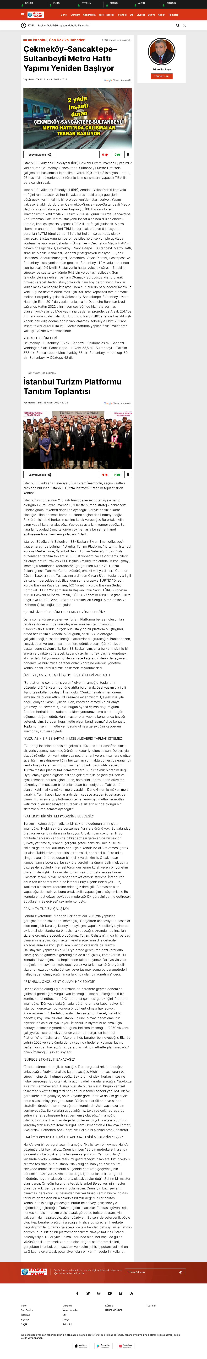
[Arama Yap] (176, 25)
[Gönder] (182, 1272)
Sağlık (161, 14)
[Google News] (117, 80)
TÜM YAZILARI (161, 76)
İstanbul (122, 14)
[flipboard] (120, 1293)
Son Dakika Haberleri (67, 40)
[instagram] (99, 1293)
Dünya (151, 14)
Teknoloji (173, 14)
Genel (64, 14)
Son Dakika (89, 14)
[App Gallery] (126, 1346)
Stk (131, 14)
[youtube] (109, 1293)
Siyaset (141, 14)
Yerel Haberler (106, 14)
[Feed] (131, 1293)
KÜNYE (109, 1305)
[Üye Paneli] (183, 25)
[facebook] (77, 1293)
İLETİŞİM (151, 1305)
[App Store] (81, 1346)
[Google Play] (103, 1346)
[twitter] (88, 1293)
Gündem (75, 14)
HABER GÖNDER (114, 1310)
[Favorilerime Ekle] (128, 154)
